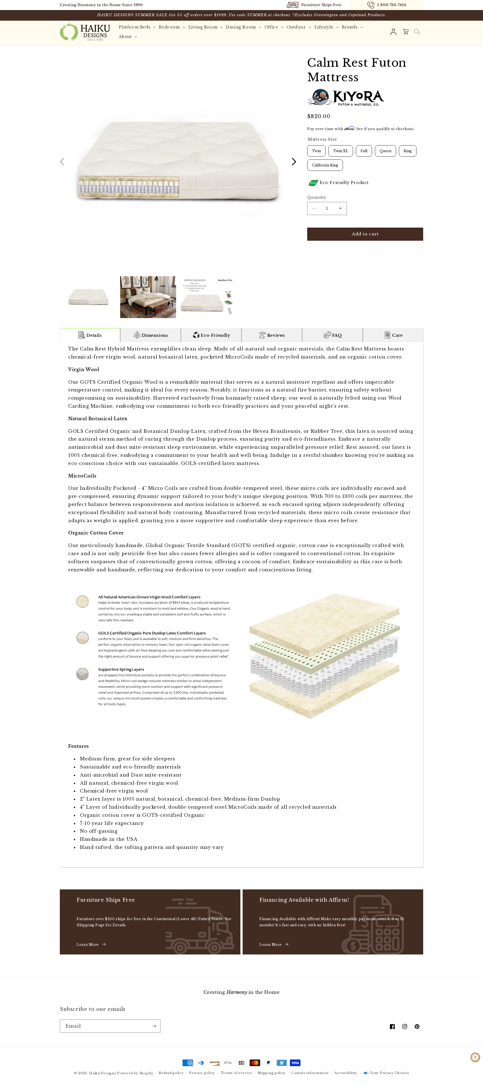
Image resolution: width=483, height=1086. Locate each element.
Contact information (310, 1073)
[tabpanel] (241, 604)
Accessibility (345, 1073)
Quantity (316, 197)
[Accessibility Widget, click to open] (475, 1057)
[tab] (90, 335)
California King (325, 163)
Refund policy (171, 1073)
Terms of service (236, 1073)
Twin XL (341, 149)
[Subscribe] (154, 1026)
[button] (417, 32)
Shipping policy (272, 1073)
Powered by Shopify (135, 1073)
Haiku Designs (102, 1073)
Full (364, 149)
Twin (316, 149)
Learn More (88, 944)
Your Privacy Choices (389, 1073)
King (408, 149)
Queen (385, 149)
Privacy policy (202, 1073)
